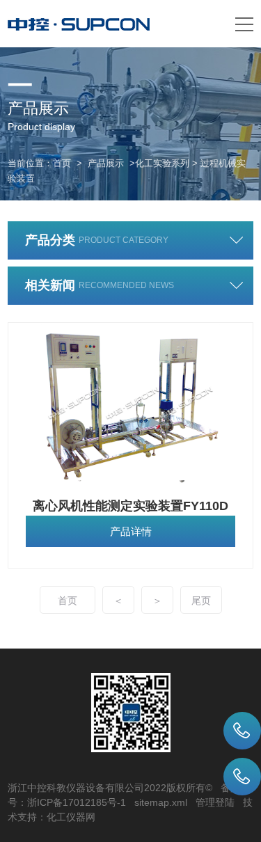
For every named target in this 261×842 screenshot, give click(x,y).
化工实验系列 (162, 163)
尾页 (201, 600)
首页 (62, 163)
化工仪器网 (71, 817)
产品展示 (106, 163)
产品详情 (131, 531)
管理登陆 (215, 802)
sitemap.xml (160, 802)
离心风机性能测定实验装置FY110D (130, 506)
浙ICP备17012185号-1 (76, 802)
